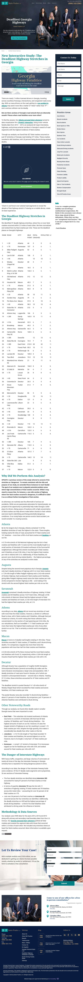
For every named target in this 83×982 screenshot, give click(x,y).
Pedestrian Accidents (63, 165)
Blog (39, 930)
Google (75, 934)
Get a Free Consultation (19, 38)
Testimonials (25, 940)
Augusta (45, 569)
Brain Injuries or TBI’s (63, 126)
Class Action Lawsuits (63, 142)
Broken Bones (61, 129)
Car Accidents (61, 139)
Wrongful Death (61, 191)
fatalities (45, 535)
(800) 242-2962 (7, 940)
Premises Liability (62, 174)
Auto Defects (61, 116)
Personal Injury (61, 168)
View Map (52, 908)
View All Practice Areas (64, 194)
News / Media (26, 943)
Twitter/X (71, 934)
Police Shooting (61, 171)
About (33, 3)
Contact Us (54, 3)
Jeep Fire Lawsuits (62, 152)
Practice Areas (39, 3)
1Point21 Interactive (25, 122)
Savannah (5, 592)
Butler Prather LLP (11, 3)
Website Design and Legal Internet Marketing (35, 978)
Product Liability (61, 178)
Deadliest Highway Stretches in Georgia (27, 953)
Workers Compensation (64, 187)
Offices (49, 3)
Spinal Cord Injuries (62, 181)
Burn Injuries (61, 132)
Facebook (68, 934)
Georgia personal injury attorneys (23, 821)
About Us (24, 934)
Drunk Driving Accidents (64, 145)
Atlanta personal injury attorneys (30, 120)
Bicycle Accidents (62, 119)
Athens (20, 611)
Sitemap (25, 930)
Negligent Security (62, 158)
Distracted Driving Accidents (65, 148)
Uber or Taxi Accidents (63, 184)
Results (44, 3)
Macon (4, 640)
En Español (25, 947)
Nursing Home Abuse (63, 161)
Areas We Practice (27, 936)
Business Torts (61, 135)
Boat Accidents (61, 122)
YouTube (78, 934)
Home (3, 51)
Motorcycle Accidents (63, 155)
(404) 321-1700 (7, 936)
